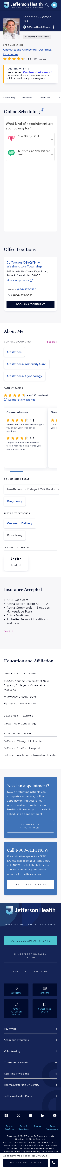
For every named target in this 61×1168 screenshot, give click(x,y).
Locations (29, 99)
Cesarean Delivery (20, 523)
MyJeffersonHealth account (37, 72)
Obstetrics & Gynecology (24, 376)
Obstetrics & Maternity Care (26, 364)
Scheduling (10, 99)
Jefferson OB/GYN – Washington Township (24, 264)
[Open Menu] (54, 5)
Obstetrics (14, 352)
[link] (20, 280)
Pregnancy (14, 501)
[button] (16, 471)
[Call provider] (54, 1163)
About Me (47, 99)
